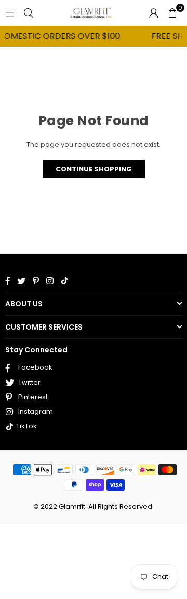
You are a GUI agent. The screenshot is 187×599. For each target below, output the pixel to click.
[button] (172, 13)
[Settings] (153, 13)
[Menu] (10, 13)
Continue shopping (94, 169)
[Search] (28, 13)
